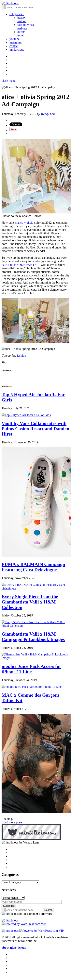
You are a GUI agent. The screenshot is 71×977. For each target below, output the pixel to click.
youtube (14, 39)
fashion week (25, 24)
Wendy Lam (48, 114)
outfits (21, 31)
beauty (21, 17)
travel (20, 35)
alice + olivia (25, 222)
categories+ (16, 14)
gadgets (22, 28)
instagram (15, 42)
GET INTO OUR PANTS (19, 264)
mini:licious (16, 49)
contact (13, 46)
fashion (21, 21)
